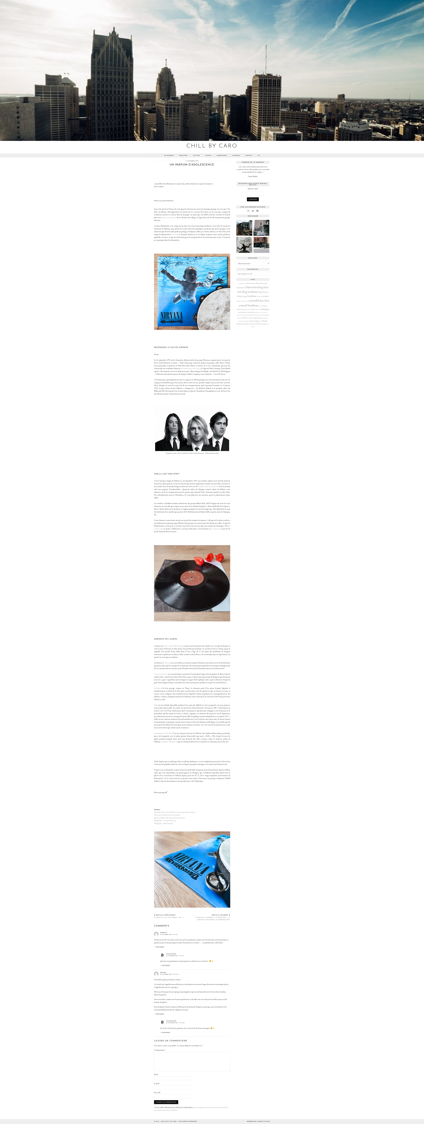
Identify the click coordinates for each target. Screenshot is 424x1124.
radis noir (239, 318)
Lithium (157, 688)
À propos (236, 155)
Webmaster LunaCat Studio (258, 1121)
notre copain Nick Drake (173, 646)
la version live (216, 528)
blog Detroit (263, 292)
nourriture (251, 312)
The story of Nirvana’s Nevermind (167, 815)
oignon (256, 312)
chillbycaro (171, 954)
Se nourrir (169, 155)
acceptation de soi (242, 283)
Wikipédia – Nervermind (163, 823)
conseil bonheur (249, 305)
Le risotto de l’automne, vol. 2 (169, 916)
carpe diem (238, 301)
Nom (156, 1074)
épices (265, 324)
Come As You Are (161, 674)
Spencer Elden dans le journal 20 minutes (169, 818)
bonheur (252, 296)
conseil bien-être (259, 300)
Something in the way (190, 368)
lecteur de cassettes (168, 217)
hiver (254, 309)
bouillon (266, 296)
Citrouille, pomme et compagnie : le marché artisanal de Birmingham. (212, 917)
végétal (260, 321)
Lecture (196, 155)
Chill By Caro (212, 146)
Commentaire (159, 1050)
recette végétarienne (255, 318)
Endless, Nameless (169, 741)
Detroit (264, 306)
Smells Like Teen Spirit (208, 486)
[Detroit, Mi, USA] (244, 245)
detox (260, 306)
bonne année (260, 296)
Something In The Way (163, 733)
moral (240, 312)
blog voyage (242, 296)
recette (245, 317)
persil (248, 315)
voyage (256, 320)
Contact (248, 155)
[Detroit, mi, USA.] (244, 228)
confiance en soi (245, 301)
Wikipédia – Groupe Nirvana (165, 820)
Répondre (160, 947)
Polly (156, 705)
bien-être (251, 287)
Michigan (265, 309)
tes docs (175, 234)
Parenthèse (222, 155)
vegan (251, 321)
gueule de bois (248, 309)
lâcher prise (258, 309)
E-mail (157, 1083)
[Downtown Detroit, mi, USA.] (261, 245)
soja (244, 321)
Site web (157, 1092)
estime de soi (240, 309)
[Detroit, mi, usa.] (261, 228)
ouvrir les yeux (262, 312)
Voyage (208, 155)
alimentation (251, 283)
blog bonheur (249, 292)
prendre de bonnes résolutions (256, 315)
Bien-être (183, 155)
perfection (244, 315)
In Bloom (166, 662)
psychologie (266, 315)
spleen (246, 321)
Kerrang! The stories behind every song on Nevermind (174, 812)
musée (245, 312)
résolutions (265, 318)
